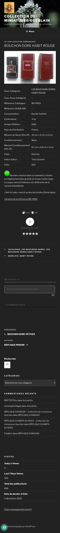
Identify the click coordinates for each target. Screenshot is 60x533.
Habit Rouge (27, 256)
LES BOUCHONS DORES (33, 249)
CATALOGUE (14, 249)
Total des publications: (15, 484)
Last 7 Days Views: (14, 473)
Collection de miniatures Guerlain (27, 18)
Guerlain (13, 256)
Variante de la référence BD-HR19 (20, 199)
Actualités (28, 400)
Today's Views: (12, 463)
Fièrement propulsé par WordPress (19, 526)
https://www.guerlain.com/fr (18, 509)
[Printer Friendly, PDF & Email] (30, 213)
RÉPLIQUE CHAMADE (29, 415)
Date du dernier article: (16, 494)
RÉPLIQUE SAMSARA (28, 433)
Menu (31, 31)
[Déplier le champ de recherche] (7, 365)
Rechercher (10, 359)
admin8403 (29, 42)
